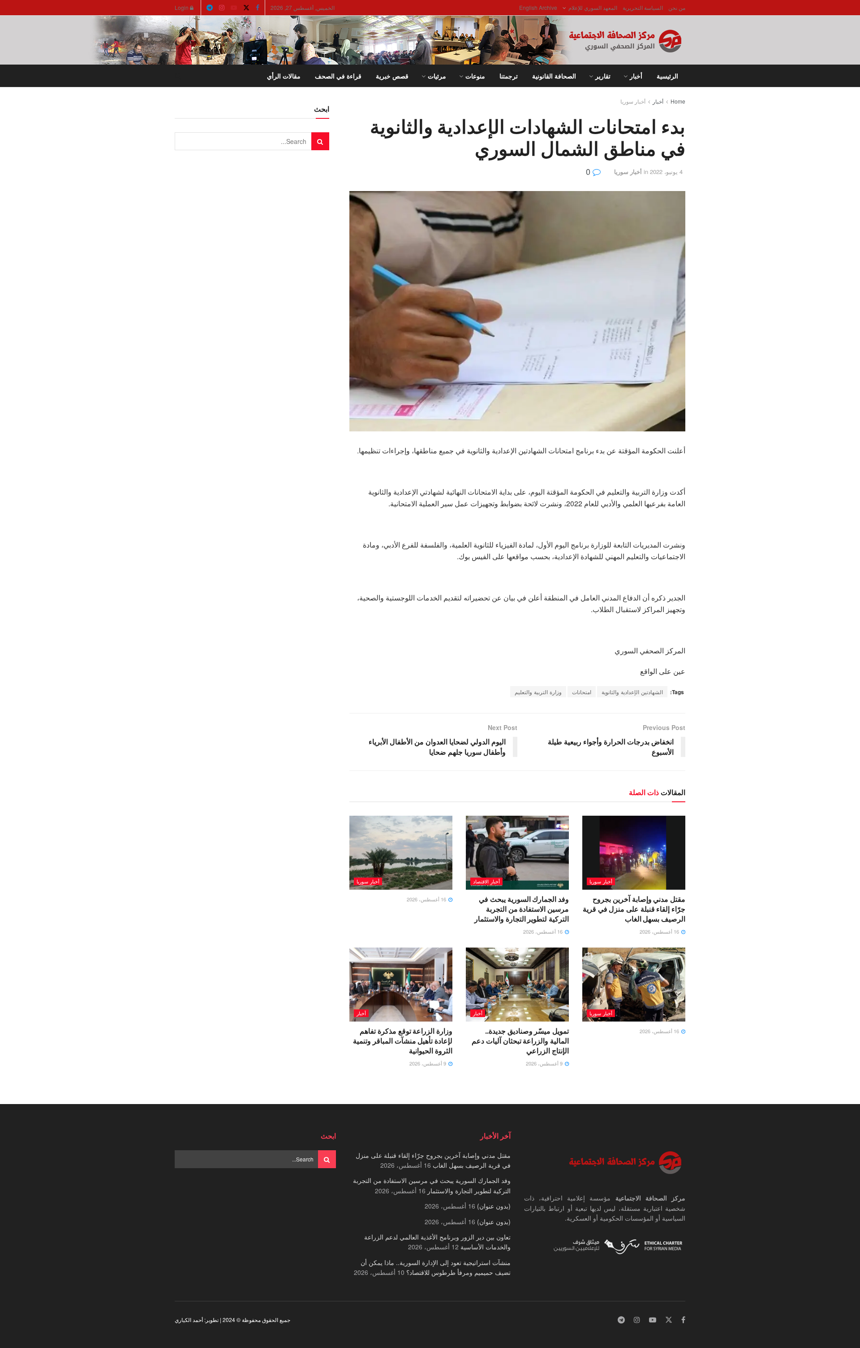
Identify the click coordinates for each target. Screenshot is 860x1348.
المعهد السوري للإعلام (592, 7)
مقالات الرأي (284, 75)
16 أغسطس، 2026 (660, 931)
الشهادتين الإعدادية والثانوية (632, 692)
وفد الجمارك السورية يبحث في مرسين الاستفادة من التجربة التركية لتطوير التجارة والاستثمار (521, 909)
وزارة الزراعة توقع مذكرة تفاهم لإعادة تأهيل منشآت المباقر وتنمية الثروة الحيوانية (402, 1041)
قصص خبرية (392, 75)
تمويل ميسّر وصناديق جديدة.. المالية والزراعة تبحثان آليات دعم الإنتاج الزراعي (520, 1041)
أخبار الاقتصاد (486, 881)
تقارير (603, 75)
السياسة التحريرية (643, 7)
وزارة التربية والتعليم (538, 692)
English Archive (538, 7)
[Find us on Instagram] (221, 7)
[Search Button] (178, 76)
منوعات (475, 75)
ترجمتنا (508, 75)
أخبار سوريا (632, 101)
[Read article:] (400, 852)
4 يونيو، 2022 (666, 171)
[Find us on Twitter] (246, 7)
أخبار (636, 75)
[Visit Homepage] (627, 40)
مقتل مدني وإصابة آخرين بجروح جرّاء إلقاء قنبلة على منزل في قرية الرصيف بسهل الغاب (634, 909)
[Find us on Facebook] (257, 7)
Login (182, 7)
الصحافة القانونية (554, 75)
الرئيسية (667, 75)
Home (678, 101)
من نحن (676, 7)
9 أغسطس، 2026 (545, 1063)
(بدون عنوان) (494, 1205)
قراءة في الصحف (338, 75)
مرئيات (437, 75)
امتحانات (581, 692)
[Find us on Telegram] (209, 7)
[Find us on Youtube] (234, 7)
